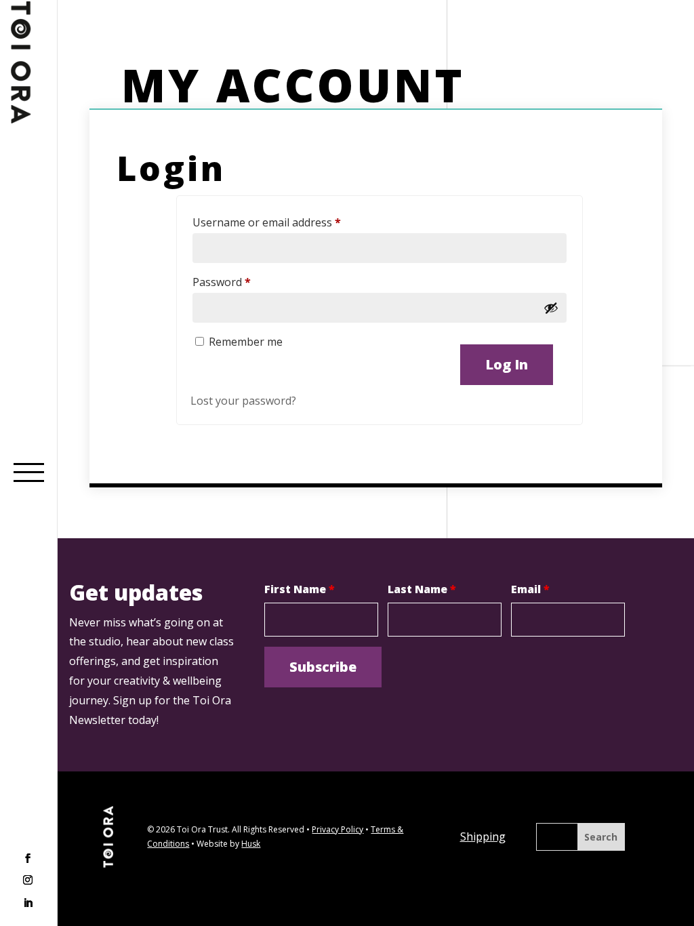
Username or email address (289, 222)
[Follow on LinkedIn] (27, 902)
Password (243, 281)
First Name (299, 589)
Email (530, 589)
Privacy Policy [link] (337, 829)
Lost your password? (243, 400)
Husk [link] (250, 843)
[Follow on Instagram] (27, 881)
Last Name (422, 589)
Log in (506, 364)
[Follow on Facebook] (27, 859)
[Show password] (551, 307)
